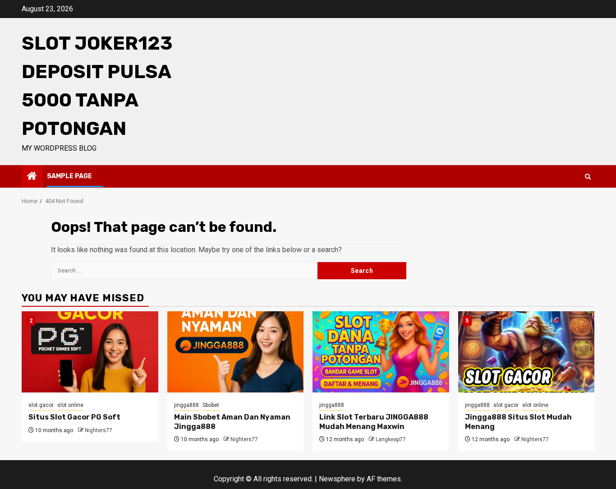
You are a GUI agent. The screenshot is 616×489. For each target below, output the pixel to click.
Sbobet (210, 405)
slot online (70, 405)
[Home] (32, 177)
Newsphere (337, 479)
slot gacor (41, 405)
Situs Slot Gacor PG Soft (74, 417)
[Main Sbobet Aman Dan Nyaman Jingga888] (235, 351)
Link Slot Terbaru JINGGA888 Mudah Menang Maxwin (373, 422)
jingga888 (186, 405)
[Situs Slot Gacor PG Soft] (90, 351)
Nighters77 (98, 430)
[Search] (587, 176)
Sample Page (69, 176)
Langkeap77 (391, 439)
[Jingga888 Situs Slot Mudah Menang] (526, 351)
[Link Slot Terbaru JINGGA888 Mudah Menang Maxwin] (381, 351)
